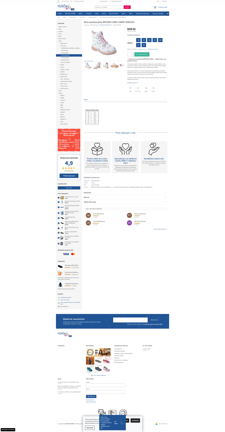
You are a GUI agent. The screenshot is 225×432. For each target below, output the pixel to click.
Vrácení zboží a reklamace (121, 360)
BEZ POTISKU (62, 39)
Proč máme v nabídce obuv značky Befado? (69, 392)
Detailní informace (132, 83)
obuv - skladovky (64, 79)
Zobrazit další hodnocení (159, 229)
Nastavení (90, 428)
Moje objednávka (118, 362)
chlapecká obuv (65, 60)
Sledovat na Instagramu (99, 375)
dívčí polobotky (65, 55)
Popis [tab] (86, 99)
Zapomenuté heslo (91, 402)
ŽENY (60, 34)
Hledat (127, 7)
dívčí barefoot (65, 58)
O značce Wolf (146, 349)
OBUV (60, 41)
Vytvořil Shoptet (163, 424)
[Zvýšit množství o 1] (133, 53)
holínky (62, 65)
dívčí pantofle (65, 53)
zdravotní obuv (64, 88)
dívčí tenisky (64, 50)
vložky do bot (64, 86)
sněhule (62, 72)
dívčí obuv (63, 46)
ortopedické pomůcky (66, 81)
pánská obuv (63, 77)
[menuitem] (59, 13)
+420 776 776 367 (64, 300)
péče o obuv (63, 84)
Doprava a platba (118, 356)
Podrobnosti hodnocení (105, 25)
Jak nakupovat (104, 1)
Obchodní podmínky (116, 1)
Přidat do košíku (143, 54)
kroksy (62, 67)
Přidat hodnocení (69, 176)
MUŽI (60, 36)
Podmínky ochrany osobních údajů (123, 353)
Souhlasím (135, 420)
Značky (60, 93)
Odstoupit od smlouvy (7, 429)
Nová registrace (90, 400)
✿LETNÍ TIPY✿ (62, 27)
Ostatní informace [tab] (90, 202)
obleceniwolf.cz (64, 306)
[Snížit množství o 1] (133, 55)
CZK (158, 1)
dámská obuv (63, 74)
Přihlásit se (154, 320)
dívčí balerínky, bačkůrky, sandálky (70, 48)
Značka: (117, 25)
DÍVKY (60, 29)
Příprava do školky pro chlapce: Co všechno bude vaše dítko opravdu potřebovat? (69, 387)
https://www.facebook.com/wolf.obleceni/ (70, 303)
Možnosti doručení (153, 49)
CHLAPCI (61, 32)
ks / (69, 188)
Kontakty (116, 358)
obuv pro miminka (65, 62)
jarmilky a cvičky (64, 69)
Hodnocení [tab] (87, 192)
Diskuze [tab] (86, 197)
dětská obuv (63, 43)
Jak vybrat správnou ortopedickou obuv (68, 382)
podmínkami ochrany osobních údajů (152, 324)
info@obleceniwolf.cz (66, 297)
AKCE (60, 91)
